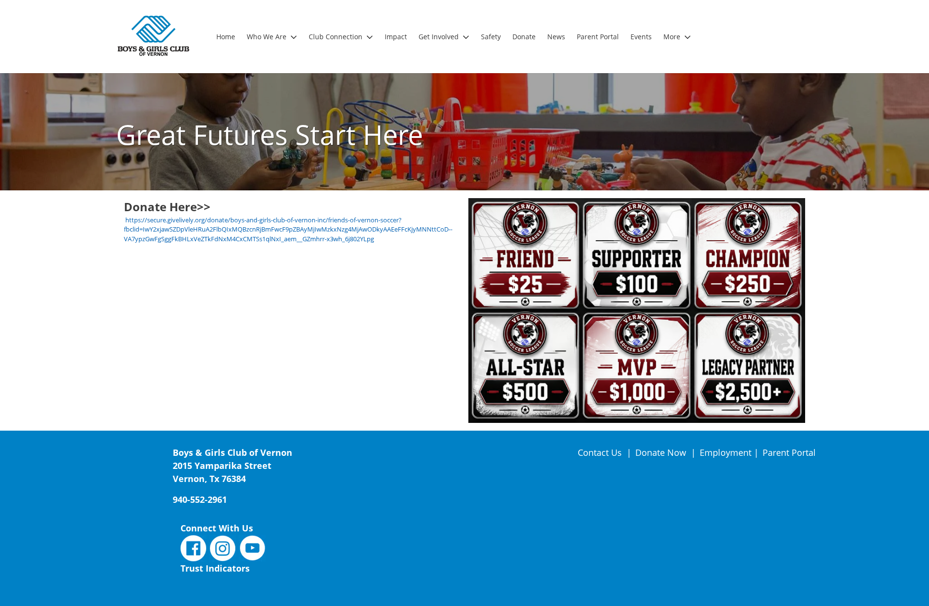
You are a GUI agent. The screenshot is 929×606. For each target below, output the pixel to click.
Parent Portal (789, 452)
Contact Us (601, 452)
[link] (225, 36)
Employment (725, 452)
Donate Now (660, 452)
